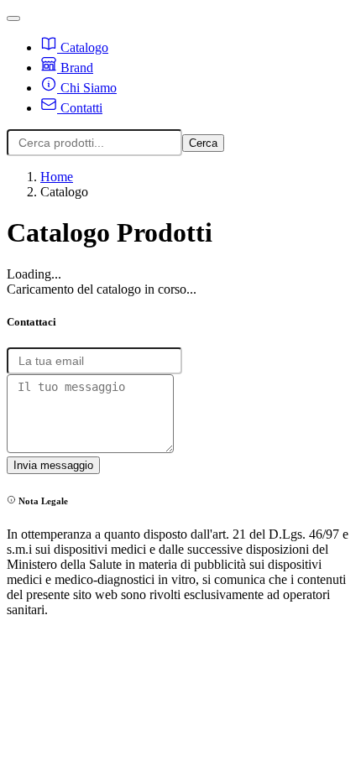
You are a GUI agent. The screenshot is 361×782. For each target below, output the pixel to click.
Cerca (203, 143)
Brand (75, 67)
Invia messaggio (53, 465)
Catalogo (82, 47)
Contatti (79, 108)
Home (56, 176)
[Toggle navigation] (13, 18)
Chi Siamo (87, 88)
